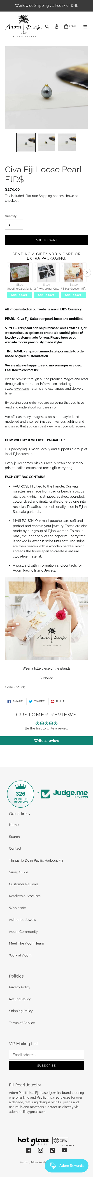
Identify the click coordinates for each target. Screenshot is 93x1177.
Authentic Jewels (22, 920)
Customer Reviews (23, 884)
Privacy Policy (19, 987)
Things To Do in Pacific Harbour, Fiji (36, 860)
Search (14, 837)
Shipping (45, 196)
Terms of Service (22, 1023)
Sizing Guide (18, 872)
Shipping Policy (21, 1011)
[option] (26, 142)
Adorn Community (23, 932)
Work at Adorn (20, 955)
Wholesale (17, 908)
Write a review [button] (46, 741)
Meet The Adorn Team (26, 943)
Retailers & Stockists (24, 896)
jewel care (21, 388)
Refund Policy (20, 999)
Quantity (10, 216)
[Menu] (85, 26)
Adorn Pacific (38, 1162)
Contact (15, 848)
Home (14, 825)
